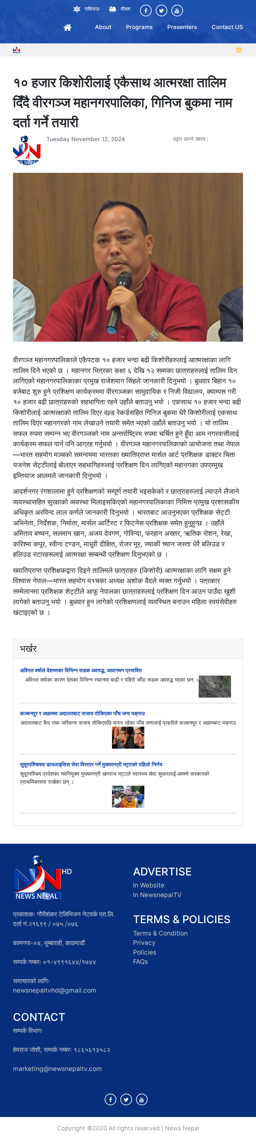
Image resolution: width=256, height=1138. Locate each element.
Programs (139, 27)
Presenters (182, 27)
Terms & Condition (160, 933)
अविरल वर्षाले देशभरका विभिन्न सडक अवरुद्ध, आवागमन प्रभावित (81, 670)
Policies (144, 952)
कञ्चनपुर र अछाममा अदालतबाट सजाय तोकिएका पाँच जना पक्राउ (82, 713)
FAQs (140, 962)
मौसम (125, 9)
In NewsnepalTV (157, 895)
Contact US (227, 27)
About (103, 27)
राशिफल (92, 9)
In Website (148, 885)
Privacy (144, 942)
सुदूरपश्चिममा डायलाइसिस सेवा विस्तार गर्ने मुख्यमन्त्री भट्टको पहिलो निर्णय (91, 764)
